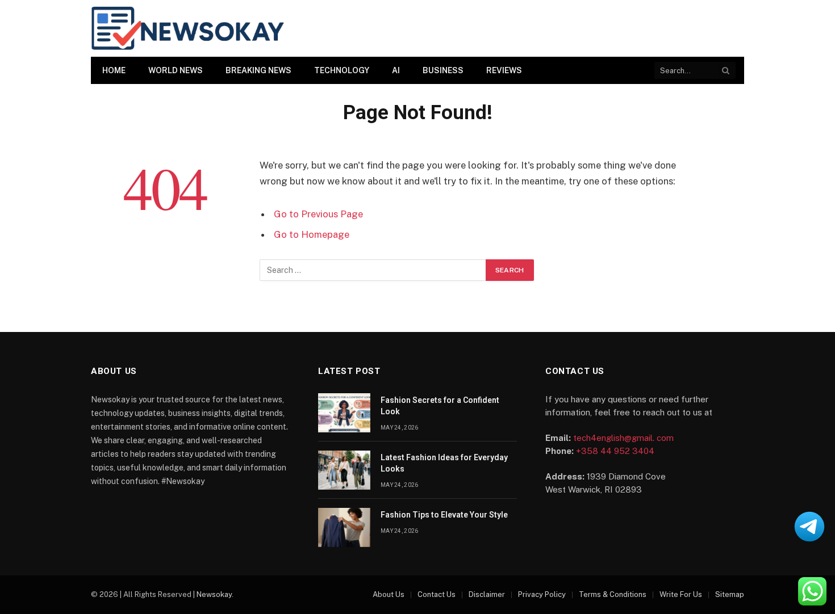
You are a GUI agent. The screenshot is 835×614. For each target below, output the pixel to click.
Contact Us (437, 594)
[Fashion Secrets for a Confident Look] (344, 412)
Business (443, 70)
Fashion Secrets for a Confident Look (440, 406)
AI (396, 70)
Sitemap (729, 594)
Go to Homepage (311, 234)
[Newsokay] (188, 28)
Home (114, 70)
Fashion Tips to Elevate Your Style (444, 514)
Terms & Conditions (612, 594)
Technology (341, 70)
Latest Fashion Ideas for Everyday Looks (444, 463)
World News (175, 70)
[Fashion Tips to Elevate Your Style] (344, 527)
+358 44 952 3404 (615, 451)
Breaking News (258, 70)
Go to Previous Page (318, 214)
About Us (388, 594)
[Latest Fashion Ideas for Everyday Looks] (344, 470)
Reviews (504, 70)
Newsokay (214, 594)
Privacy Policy (542, 594)
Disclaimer (487, 594)
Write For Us (680, 594)
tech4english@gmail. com (623, 438)
